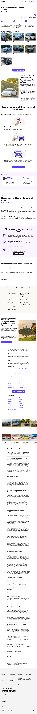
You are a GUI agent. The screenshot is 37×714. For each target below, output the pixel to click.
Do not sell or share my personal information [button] (28, 710)
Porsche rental (28, 674)
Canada (25, 17)
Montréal (9, 405)
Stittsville (11, 383)
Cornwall (22, 387)
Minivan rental (12, 680)
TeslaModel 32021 (26, 178)
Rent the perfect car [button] (18, 253)
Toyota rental (28, 678)
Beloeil (20, 409)
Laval (20, 401)
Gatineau (10, 368)
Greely (10, 381)
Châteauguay (10, 401)
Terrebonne (10, 403)
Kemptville (22, 385)
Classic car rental (13, 674)
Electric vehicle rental (5, 679)
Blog (11, 688)
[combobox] (7, 15)
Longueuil (21, 405)
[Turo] (3, 1)
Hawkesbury (11, 387)
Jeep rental (20, 678)
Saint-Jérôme (10, 399)
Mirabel (20, 397)
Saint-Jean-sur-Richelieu (12, 409)
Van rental (11, 675)
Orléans (21, 376)
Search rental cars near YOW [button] (18, 166)
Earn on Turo (24, 1)
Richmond (22, 383)
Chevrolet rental (20, 675)
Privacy (12, 710)
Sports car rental (4, 680)
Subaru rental (28, 675)
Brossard (9, 407)
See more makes (28, 679)
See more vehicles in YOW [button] (18, 70)
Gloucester (11, 371)
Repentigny (21, 407)
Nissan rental (20, 680)
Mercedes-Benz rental (21, 679)
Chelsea (21, 373)
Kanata (21, 379)
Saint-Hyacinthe (11, 411)
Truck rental (12, 679)
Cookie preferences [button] (17, 710)
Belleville (20, 403)
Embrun (10, 385)
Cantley (10, 379)
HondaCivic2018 (9, 178)
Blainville (20, 399)
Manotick (22, 381)
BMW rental (20, 674)
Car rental (21, 17)
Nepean (21, 371)
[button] (34, 1)
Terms (9, 710)
